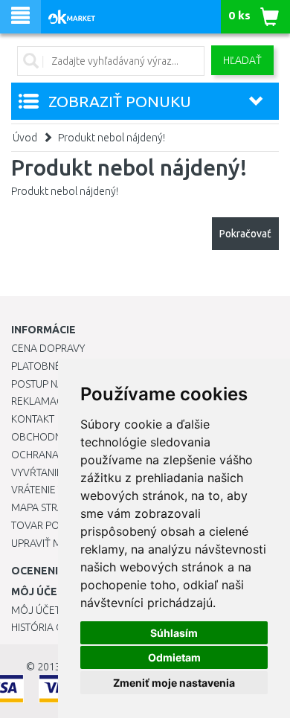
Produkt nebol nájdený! (111, 138)
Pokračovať (245, 234)
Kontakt (32, 419)
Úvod (25, 138)
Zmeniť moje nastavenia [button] (174, 682)
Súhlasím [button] (174, 632)
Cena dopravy (48, 348)
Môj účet (35, 610)
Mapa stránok (48, 507)
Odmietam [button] (174, 657)
